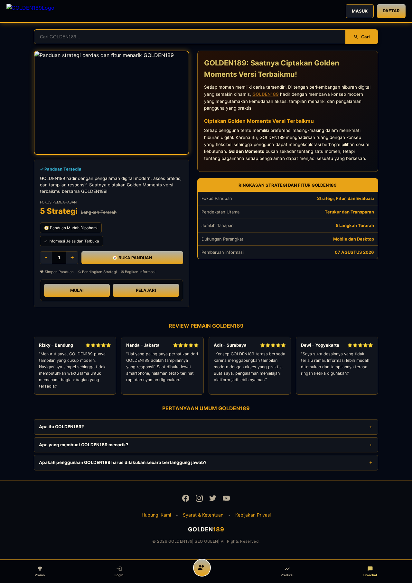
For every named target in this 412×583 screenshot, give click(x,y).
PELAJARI (146, 290)
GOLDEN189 (265, 94)
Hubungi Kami (156, 515)
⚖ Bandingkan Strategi (97, 272)
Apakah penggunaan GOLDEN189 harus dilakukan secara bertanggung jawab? (123, 462)
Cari (365, 36)
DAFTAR (391, 10)
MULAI (77, 290)
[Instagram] (199, 499)
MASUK (360, 11)
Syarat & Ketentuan (203, 515)
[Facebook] (185, 499)
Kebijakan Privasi (253, 515)
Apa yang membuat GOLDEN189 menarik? (83, 444)
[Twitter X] (212, 499)
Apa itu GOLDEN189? (61, 426)
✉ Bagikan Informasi (138, 272)
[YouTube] (226, 499)
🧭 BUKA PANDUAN (132, 257)
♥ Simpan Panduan (57, 272)
